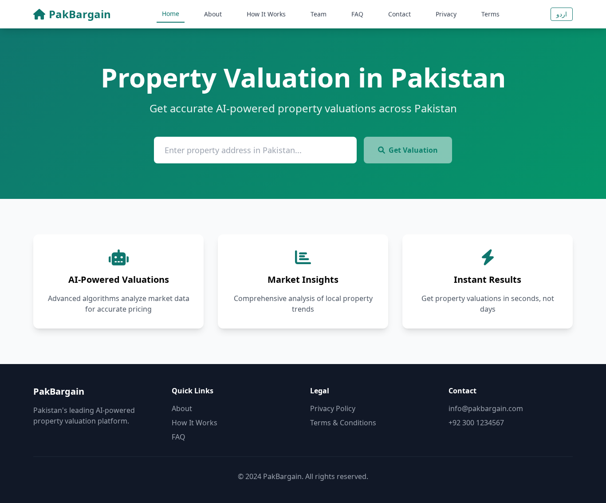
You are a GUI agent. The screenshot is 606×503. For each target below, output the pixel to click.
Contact (399, 14)
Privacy (446, 14)
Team (319, 14)
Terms (490, 14)
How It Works (266, 14)
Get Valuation (413, 150)
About (213, 14)
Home (170, 13)
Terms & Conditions (343, 423)
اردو (561, 14)
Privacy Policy (332, 408)
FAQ (357, 14)
